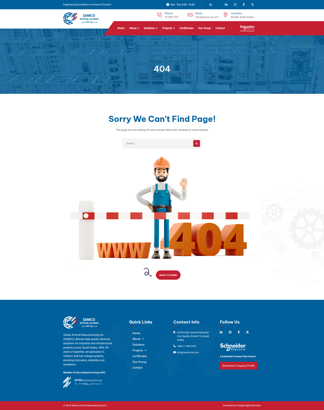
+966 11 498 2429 (186, 346)
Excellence (83, 4)
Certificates (139, 356)
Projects (137, 350)
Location (236, 13)
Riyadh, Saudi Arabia (242, 17)
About (136, 339)
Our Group (139, 362)
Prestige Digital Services (248, 405)
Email (198, 13)
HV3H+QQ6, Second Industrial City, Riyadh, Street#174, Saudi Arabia (193, 336)
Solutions (138, 344)
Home (136, 333)
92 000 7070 (171, 17)
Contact (137, 367)
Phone (169, 13)
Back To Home (168, 275)
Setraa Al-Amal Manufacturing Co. (89, 405)
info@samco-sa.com (207, 17)
